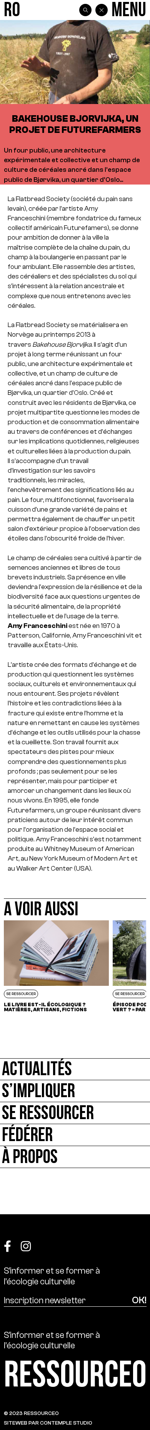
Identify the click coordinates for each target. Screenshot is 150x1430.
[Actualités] (75, 1069)
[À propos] (75, 1157)
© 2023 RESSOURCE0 (31, 1413)
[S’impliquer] (75, 1091)
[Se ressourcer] (75, 1113)
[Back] (101, 10)
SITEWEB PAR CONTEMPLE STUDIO (48, 1423)
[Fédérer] (75, 1135)
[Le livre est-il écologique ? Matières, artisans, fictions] (56, 966)
